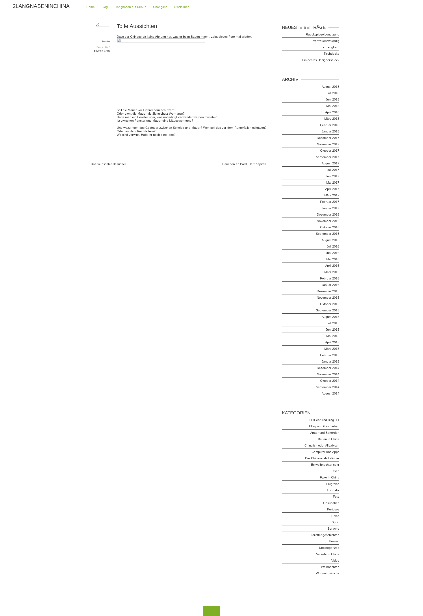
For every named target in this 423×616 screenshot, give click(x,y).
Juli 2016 (333, 246)
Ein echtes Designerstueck (320, 60)
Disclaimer (181, 7)
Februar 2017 (329, 201)
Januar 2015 (330, 361)
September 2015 (327, 310)
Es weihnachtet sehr (325, 464)
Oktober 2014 (329, 380)
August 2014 (330, 393)
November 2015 (328, 297)
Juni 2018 (332, 99)
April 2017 (332, 189)
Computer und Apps (325, 452)
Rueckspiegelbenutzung (322, 34)
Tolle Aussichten (137, 26)
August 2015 (330, 316)
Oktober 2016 (329, 227)
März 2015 (331, 348)
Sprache (333, 528)
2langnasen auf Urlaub (130, 7)
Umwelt (334, 541)
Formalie (333, 490)
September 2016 (327, 233)
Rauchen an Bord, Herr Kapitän (244, 164)
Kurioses (333, 509)
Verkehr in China (327, 554)
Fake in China (329, 477)
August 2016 (330, 240)
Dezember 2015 (328, 291)
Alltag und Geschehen (323, 426)
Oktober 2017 (329, 150)
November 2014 (328, 374)
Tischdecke (331, 53)
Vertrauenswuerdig (326, 41)
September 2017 (327, 157)
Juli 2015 (333, 323)
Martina (106, 41)
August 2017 (330, 163)
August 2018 (330, 86)
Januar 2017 (330, 208)
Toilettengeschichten (325, 535)
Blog (105, 7)
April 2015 (332, 342)
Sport (335, 522)
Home (90, 7)
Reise (335, 515)
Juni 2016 (332, 253)
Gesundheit (331, 503)
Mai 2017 (332, 182)
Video (335, 560)
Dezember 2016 (328, 214)
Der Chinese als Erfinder (322, 458)
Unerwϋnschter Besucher (108, 164)
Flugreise (332, 484)
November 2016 (328, 221)
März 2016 (331, 272)
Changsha (160, 7)
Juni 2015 (332, 329)
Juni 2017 (332, 176)
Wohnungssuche (327, 573)
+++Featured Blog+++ (324, 420)
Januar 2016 (330, 285)
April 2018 (332, 112)
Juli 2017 (333, 169)
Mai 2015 (332, 336)
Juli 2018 (333, 93)
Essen (335, 471)
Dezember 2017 (328, 138)
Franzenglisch (329, 47)
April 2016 (332, 265)
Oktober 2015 (329, 304)
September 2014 (327, 387)
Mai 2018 (332, 106)
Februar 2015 (329, 355)
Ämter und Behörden (324, 432)
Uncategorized (329, 547)
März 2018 (331, 118)
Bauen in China (102, 50)
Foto (336, 496)
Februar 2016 (329, 278)
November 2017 (328, 144)
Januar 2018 (330, 131)
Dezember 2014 (328, 368)
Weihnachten (330, 567)
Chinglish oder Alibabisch (321, 445)
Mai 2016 (332, 259)
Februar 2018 (329, 125)
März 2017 (331, 195)
